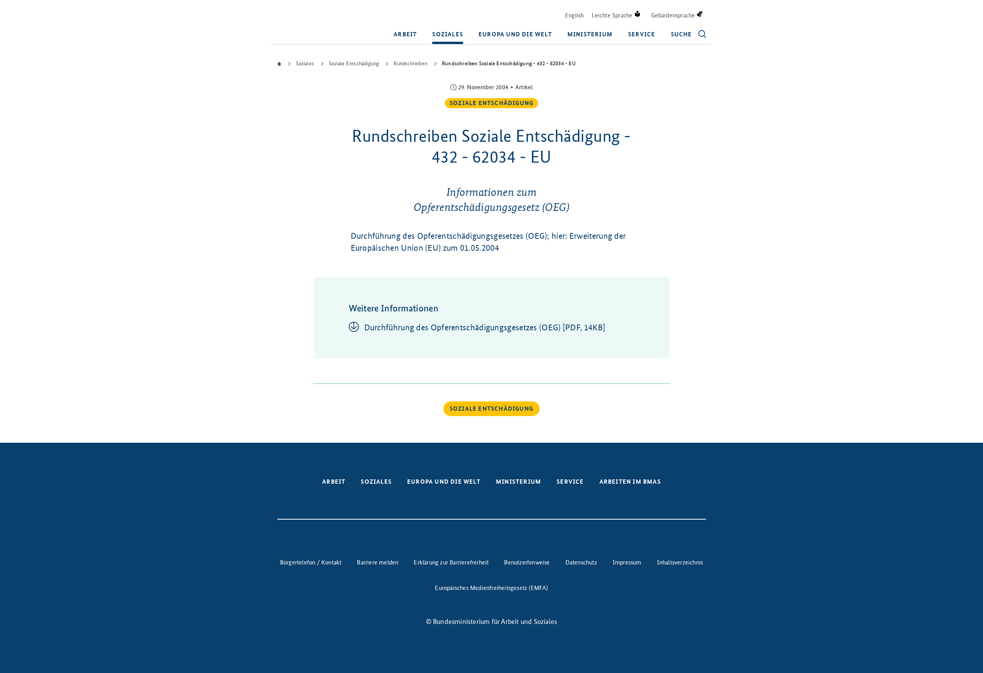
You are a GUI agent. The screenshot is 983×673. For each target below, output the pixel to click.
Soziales (447, 34)
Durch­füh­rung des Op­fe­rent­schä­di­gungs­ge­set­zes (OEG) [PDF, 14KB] (485, 327)
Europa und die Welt (515, 34)
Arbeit (405, 34)
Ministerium (590, 34)
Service (641, 34)
